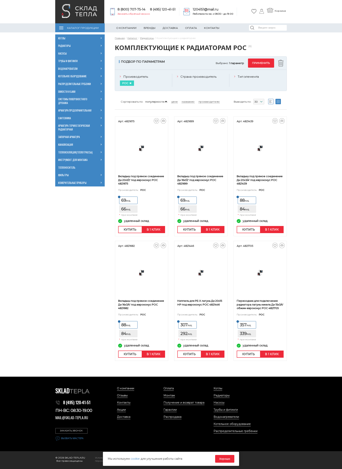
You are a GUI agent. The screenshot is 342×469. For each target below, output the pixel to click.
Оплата (191, 27)
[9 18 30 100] (258, 102)
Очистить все (281, 63)
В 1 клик (153, 229)
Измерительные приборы (72, 183)
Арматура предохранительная (75, 110)
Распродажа (172, 417)
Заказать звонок (71, 430)
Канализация (65, 145)
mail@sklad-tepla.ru (71, 417)
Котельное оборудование (72, 76)
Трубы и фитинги (68, 61)
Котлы (61, 38)
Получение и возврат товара (183, 402)
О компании (126, 27)
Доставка (170, 27)
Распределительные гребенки (74, 84)
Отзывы (122, 395)
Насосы (62, 53)
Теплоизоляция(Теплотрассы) (75, 152)
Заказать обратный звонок (134, 13)
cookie (136, 458)
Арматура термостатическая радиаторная (74, 127)
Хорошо (224, 458)
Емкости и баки (66, 92)
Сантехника (64, 118)
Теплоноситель (66, 167)
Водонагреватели (68, 69)
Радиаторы (64, 46)
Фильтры (63, 175)
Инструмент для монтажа (72, 160)
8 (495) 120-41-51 (163, 9)
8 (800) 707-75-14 (131, 9)
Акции (121, 409)
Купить (130, 229)
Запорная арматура (69, 137)
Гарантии (170, 409)
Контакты (211, 27)
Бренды (150, 27)
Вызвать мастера (72, 438)
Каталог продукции (83, 27)
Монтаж (169, 395)
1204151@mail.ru (205, 9)
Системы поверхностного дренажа (72, 101)
